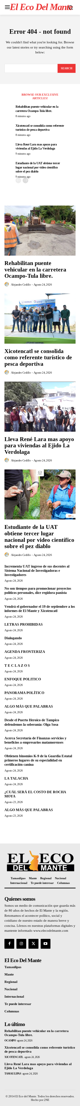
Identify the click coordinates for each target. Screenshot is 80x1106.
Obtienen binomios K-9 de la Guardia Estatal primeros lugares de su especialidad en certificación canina (38, 760)
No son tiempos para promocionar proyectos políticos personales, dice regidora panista (37, 591)
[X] (33, 944)
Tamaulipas (12, 1073)
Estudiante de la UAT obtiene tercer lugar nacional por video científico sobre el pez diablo (38, 167)
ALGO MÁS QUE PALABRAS (28, 706)
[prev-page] (18, 180)
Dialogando (13, 638)
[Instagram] (21, 944)
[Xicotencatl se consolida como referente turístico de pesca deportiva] (40, 319)
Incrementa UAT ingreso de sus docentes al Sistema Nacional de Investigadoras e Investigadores (36, 570)
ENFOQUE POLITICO (22, 679)
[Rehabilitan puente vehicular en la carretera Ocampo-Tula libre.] (40, 231)
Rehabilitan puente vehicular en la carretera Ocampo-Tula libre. (35, 269)
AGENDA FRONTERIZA (24, 652)
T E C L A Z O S (17, 665)
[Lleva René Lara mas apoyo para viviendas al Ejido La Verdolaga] (40, 407)
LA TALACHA (16, 778)
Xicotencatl (13, 1057)
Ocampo (10, 1040)
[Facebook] (9, 944)
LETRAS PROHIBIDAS (23, 624)
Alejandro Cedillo (21, 284)
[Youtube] (45, 944)
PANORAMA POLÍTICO (24, 693)
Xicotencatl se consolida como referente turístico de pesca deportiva (38, 357)
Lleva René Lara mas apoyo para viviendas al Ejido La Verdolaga (39, 445)
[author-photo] (7, 284)
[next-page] (25, 180)
